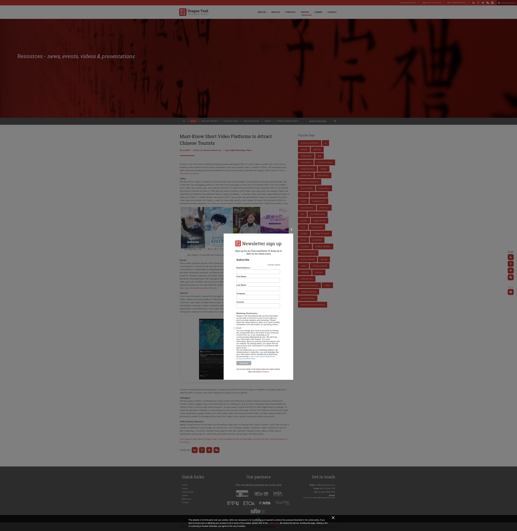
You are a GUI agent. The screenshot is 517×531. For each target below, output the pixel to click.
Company (240, 293)
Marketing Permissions (246, 313)
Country (240, 302)
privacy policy (262, 372)
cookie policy (273, 523)
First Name (241, 276)
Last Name (241, 285)
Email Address (243, 268)
